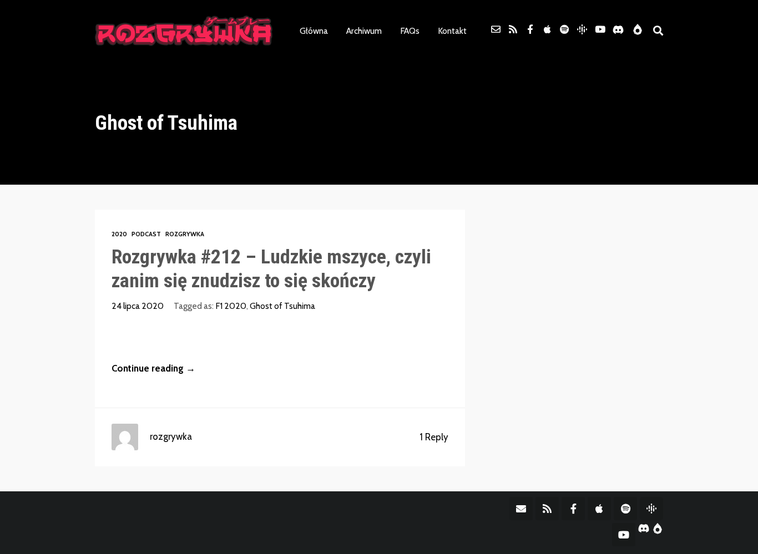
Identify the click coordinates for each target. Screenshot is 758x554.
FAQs (410, 31)
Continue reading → (153, 368)
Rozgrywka (184, 234)
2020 (119, 234)
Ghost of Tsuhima (282, 306)
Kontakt (452, 31)
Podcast (146, 234)
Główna (314, 31)
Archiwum (364, 31)
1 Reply (434, 437)
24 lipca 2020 (138, 306)
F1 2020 (230, 306)
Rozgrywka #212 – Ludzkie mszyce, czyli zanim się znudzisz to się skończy (271, 268)
